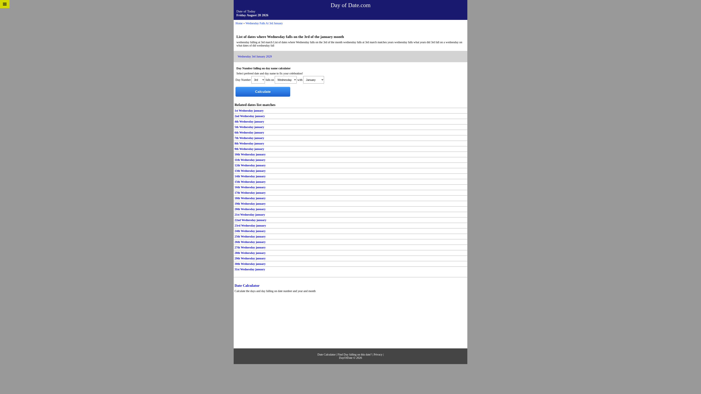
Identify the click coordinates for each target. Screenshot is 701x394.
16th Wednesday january (250, 187)
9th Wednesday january (249, 148)
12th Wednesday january (250, 165)
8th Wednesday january (249, 143)
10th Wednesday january (250, 154)
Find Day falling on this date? (355, 354)
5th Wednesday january (249, 127)
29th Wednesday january (250, 258)
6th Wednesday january (249, 132)
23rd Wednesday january (250, 225)
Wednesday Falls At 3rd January (264, 23)
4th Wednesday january (249, 121)
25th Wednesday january (250, 236)
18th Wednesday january (250, 198)
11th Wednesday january (250, 159)
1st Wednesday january (249, 110)
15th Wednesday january (250, 181)
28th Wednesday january (250, 252)
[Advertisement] (345, 321)
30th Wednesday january (250, 263)
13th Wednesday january (250, 170)
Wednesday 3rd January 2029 (255, 56)
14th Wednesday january (250, 176)
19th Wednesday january (250, 203)
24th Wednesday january (250, 231)
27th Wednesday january (250, 247)
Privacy (378, 354)
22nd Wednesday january (250, 220)
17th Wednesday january (250, 192)
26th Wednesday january (250, 242)
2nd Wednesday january (250, 116)
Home (239, 23)
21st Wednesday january (250, 214)
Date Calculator (247, 285)
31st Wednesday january (250, 269)
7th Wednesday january (249, 138)
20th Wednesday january (250, 209)
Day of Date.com (351, 5)
